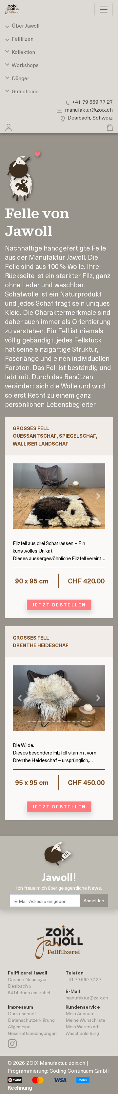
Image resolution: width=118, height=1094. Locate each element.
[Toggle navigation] (103, 9)
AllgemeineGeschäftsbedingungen (32, 1030)
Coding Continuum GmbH (79, 1070)
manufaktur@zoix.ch (87, 997)
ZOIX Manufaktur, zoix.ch (55, 1062)
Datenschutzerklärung (31, 1020)
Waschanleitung (82, 1033)
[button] (8, 126)
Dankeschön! (22, 1013)
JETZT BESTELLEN (59, 604)
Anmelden (94, 900)
